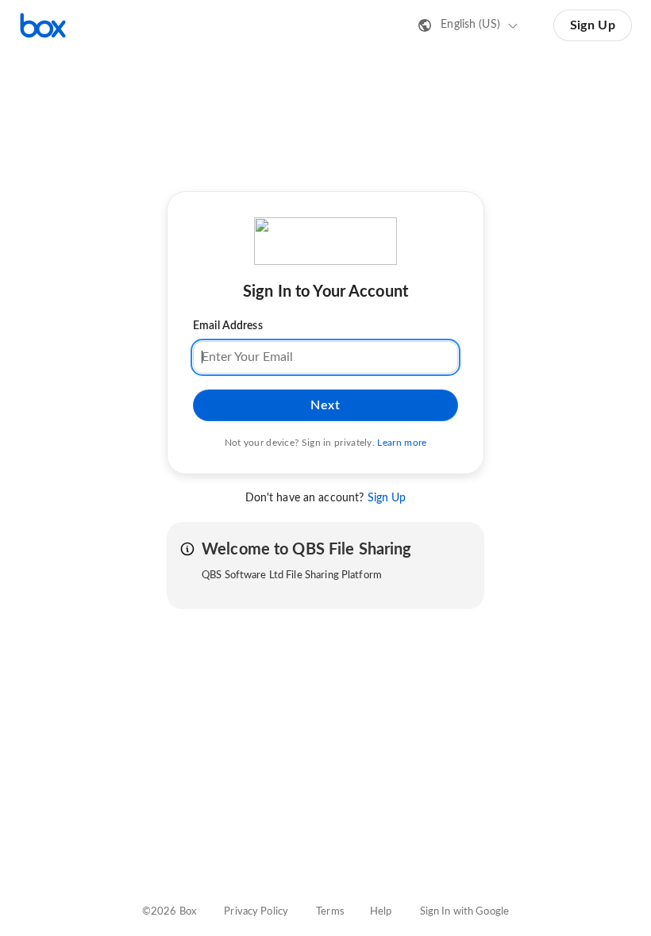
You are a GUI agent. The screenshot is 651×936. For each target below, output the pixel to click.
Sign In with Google (464, 912)
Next (325, 405)
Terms (330, 912)
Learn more (401, 442)
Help (381, 912)
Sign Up (592, 25)
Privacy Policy (256, 912)
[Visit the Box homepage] (43, 25)
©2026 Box (169, 912)
